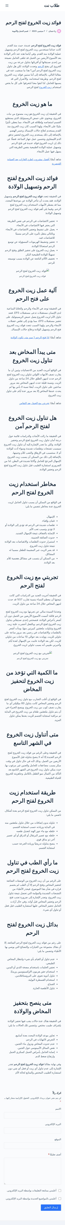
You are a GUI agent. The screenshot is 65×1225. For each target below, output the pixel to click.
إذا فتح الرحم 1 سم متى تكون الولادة (30, 337)
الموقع (58, 1139)
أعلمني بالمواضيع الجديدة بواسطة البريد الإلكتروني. (30, 1198)
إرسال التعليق (51, 1207)
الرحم (41, 66)
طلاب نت (51, 5)
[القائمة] (7, 5)
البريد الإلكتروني (53, 1124)
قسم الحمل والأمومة (20, 31)
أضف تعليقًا (54, 1154)
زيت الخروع (45, 87)
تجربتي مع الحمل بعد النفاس (34, 403)
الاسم (58, 1108)
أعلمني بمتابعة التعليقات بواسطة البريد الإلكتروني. (31, 1190)
